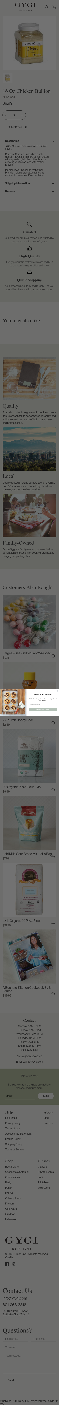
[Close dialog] (57, 691)
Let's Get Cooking (43, 709)
